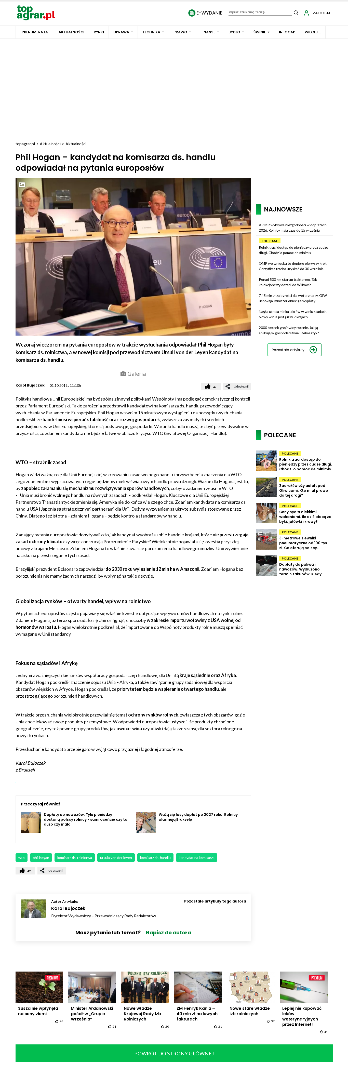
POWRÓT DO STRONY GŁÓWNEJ (174, 1053)
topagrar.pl (25, 143)
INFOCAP (287, 32)
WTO (21, 857)
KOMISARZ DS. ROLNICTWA (74, 857)
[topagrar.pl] (36, 12)
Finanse (207, 32)
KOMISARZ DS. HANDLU (155, 857)
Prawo (180, 32)
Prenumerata (35, 32)
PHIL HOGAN (41, 857)
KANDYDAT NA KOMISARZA (197, 857)
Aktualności (71, 32)
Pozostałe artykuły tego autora (215, 901)
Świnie (259, 32)
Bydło (234, 32)
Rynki (99, 32)
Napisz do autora (168, 932)
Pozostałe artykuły (288, 349)
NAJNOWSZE (283, 209)
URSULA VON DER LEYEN (116, 857)
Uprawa (121, 32)
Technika (151, 32)
